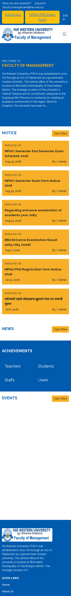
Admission (13, 15)
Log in (65, 17)
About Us (8, 591)
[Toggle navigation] (64, 34)
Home (6, 584)
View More (60, 133)
